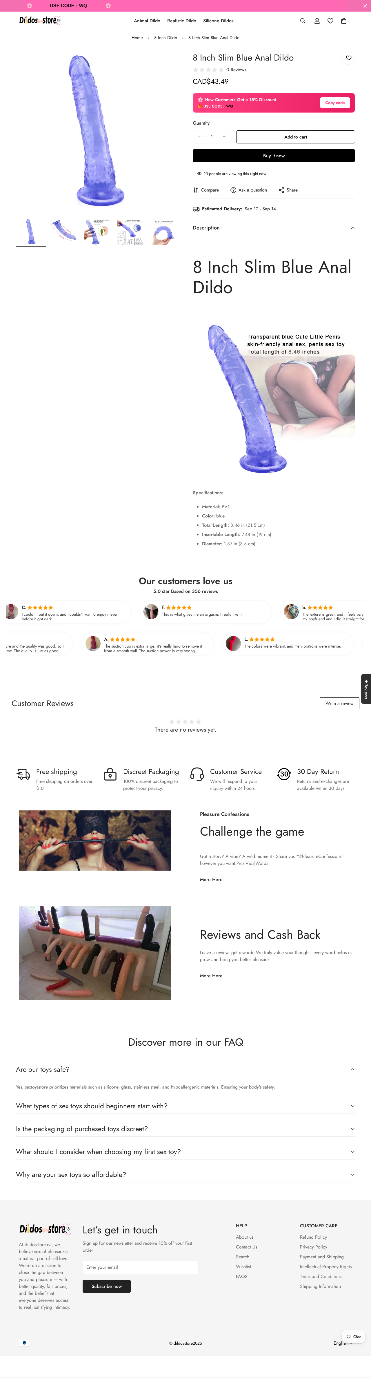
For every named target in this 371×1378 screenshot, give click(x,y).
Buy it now (274, 155)
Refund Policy (313, 1237)
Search (242, 1256)
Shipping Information (320, 1286)
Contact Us (246, 1247)
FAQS (242, 1276)
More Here (211, 879)
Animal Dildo (147, 20)
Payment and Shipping (322, 1256)
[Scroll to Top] (359, 1346)
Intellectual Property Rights (326, 1266)
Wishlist (243, 1266)
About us (244, 1237)
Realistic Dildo (181, 20)
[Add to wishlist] (348, 58)
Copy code (335, 102)
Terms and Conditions (320, 1276)
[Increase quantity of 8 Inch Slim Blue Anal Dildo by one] (224, 136)
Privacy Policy (313, 1247)
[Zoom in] (165, 62)
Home (137, 37)
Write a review (339, 703)
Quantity (201, 123)
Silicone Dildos (218, 20)
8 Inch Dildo (165, 37)
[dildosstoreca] (40, 20)
